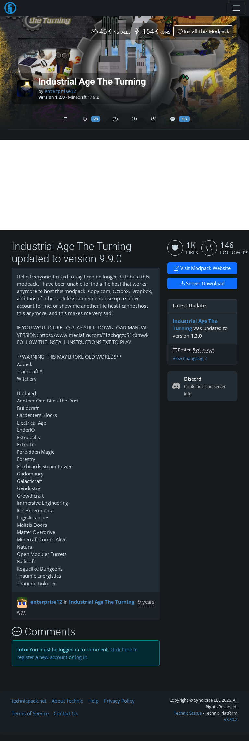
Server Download (205, 283)
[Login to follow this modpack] (209, 248)
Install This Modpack (206, 31)
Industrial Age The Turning (101, 602)
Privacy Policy (119, 701)
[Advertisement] (124, 185)
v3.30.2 (230, 719)
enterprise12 (60, 91)
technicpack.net (29, 701)
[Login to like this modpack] (175, 248)
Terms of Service (30, 713)
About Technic (67, 701)
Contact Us (66, 713)
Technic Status (188, 713)
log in (81, 657)
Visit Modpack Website (205, 268)
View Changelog (188, 358)
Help (93, 701)
